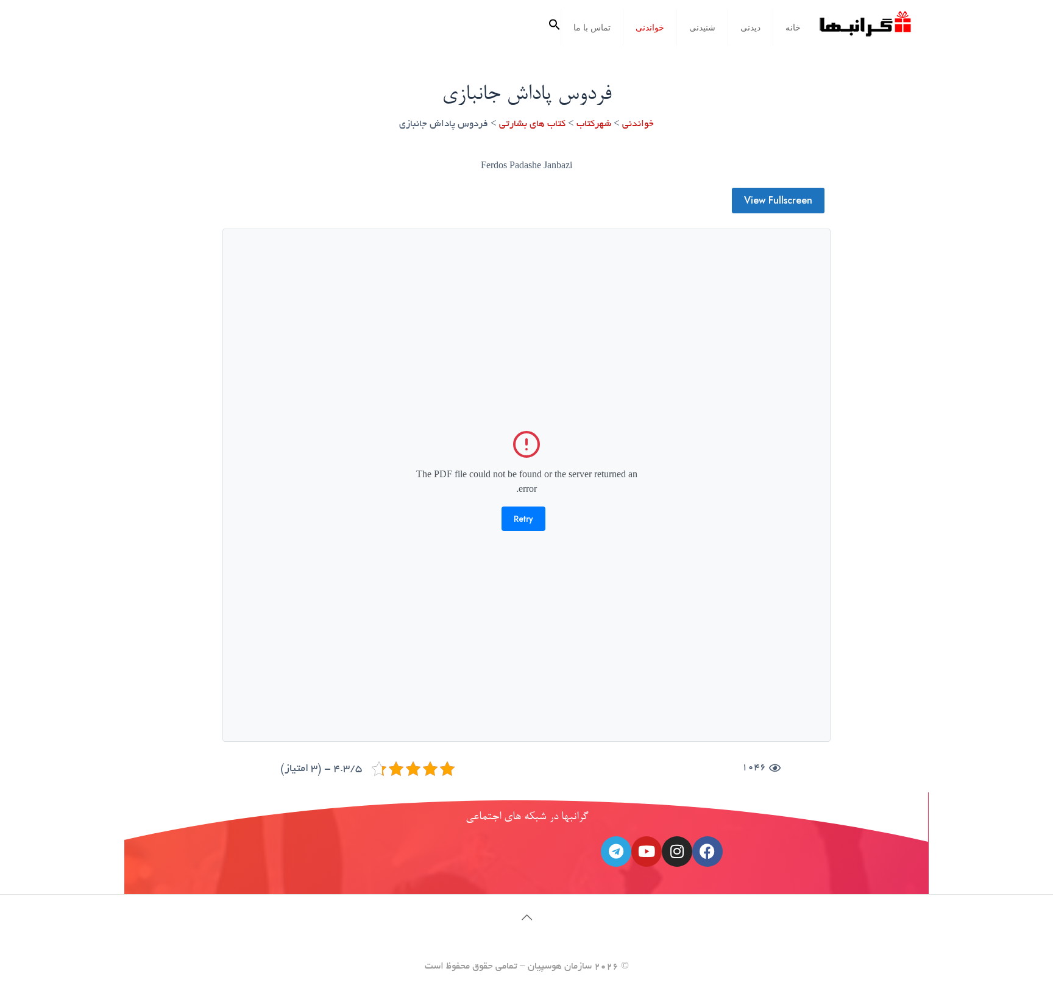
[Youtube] (646, 851)
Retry (523, 519)
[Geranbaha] (864, 28)
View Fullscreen (778, 200)
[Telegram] (616, 851)
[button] (554, 27)
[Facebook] (707, 851)
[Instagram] (677, 851)
